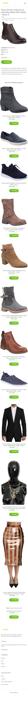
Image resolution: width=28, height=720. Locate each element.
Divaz (13, 47)
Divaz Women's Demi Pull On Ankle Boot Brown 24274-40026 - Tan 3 (14, 357)
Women (3, 666)
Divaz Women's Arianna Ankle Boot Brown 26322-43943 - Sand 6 (14, 271)
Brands (10, 47)
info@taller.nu (4, 649)
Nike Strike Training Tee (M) (14, 611)
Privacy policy (4, 684)
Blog (2, 676)
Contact (3, 679)
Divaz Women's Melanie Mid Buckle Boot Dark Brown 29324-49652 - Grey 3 (14, 316)
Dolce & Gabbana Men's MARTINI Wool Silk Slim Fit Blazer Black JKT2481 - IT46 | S (14, 444)
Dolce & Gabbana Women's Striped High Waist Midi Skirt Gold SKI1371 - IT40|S (14, 593)
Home (2, 17)
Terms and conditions (6, 681)
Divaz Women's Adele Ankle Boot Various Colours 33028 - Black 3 (14, 116)
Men (2, 661)
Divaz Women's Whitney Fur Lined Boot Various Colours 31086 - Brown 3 (14, 228)
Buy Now (6, 62)
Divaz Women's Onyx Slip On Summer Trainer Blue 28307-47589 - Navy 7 (14, 390)
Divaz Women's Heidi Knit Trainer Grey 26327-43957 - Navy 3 (14, 183)
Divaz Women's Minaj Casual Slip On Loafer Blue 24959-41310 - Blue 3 (14, 149)
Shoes (2, 663)
